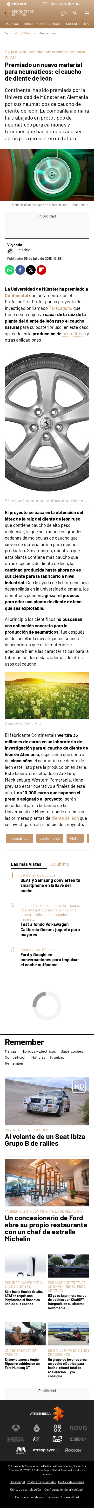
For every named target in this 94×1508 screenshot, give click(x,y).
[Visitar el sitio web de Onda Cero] (57, 1439)
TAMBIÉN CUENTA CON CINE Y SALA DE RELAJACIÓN (45, 1211)
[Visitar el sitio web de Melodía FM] (21, 1450)
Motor (75, 838)
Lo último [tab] (60, 864)
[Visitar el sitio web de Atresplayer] (47, 1450)
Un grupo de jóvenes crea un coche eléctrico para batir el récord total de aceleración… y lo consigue (67, 1367)
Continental (16, 295)
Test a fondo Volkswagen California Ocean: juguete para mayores (50, 929)
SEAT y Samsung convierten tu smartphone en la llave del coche (50, 885)
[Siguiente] (85, 4)
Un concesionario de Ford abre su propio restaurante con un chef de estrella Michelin (46, 1228)
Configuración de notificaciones (37, 1497)
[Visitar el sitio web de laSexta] (36, 1428)
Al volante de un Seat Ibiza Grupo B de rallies (45, 1140)
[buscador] (75, 13)
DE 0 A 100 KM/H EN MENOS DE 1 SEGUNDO (68, 1352)
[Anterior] (36, 4)
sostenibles (50, 838)
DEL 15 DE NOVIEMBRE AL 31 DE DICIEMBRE (24, 1284)
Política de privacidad (41, 1482)
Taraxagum (59, 308)
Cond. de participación (25, 1489)
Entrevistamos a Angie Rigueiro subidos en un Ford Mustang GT (22, 1363)
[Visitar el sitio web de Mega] (15, 1439)
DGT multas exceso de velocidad (61, 4)
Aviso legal (17, 1482)
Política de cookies (71, 1482)
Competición (16, 1057)
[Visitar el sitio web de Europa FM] (78, 1439)
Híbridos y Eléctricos (42, 24)
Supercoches (77, 24)
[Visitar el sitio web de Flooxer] (73, 1450)
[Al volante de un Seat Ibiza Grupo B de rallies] (47, 1101)
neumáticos (74, 333)
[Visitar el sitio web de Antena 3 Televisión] (15, 1428)
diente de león (65, 818)
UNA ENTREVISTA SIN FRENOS (21, 1352)
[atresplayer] (64, 13)
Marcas (12, 24)
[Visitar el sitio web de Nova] (78, 1428)
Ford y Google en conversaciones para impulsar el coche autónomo (49, 959)
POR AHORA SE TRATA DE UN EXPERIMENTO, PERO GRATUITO (67, 1286)
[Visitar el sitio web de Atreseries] (36, 1439)
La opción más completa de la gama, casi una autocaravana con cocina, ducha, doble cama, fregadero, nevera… (50, 912)
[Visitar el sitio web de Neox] (57, 1428)
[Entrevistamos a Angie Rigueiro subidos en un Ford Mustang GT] (25, 1334)
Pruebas (57, 1057)
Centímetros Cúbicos (19, 33)
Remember (24, 1042)
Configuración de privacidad (63, 1489)
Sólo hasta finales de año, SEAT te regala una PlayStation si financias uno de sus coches (24, 1298)
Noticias (38, 1057)
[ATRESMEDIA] (47, 1414)
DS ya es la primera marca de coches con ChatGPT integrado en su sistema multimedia (67, 1301)
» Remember (46, 33)
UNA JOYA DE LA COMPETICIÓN (28, 1130)
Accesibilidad (70, 1497)
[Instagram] (10, 251)
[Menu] (87, 13)
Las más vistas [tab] (26, 864)
